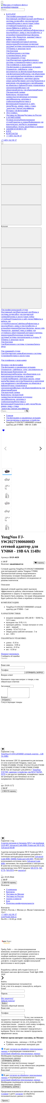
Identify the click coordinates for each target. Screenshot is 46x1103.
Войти (4, 1003)
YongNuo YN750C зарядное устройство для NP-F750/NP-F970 (21, 772)
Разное (40, 90)
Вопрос (4, 697)
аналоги (21, 870)
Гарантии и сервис (20, 122)
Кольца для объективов (24, 388)
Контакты (10, 892)
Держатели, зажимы (25, 37)
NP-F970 (10, 870)
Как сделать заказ (21, 127)
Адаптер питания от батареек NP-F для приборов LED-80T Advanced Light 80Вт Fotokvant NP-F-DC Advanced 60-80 (23, 845)
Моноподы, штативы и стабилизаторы (18, 100)
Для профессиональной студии (19, 16)
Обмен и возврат (36, 127)
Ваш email (5, 1070)
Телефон (4, 670)
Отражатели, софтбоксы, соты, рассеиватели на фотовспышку (19, 70)
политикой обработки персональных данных (20, 1053)
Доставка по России (33, 115)
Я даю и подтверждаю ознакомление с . (22, 1051)
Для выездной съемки (15, 92)
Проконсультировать (10, 654)
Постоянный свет (13, 19)
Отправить (6, 700)
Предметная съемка (18, 60)
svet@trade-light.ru (8, 917)
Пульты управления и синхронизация (14, 386)
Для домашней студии (15, 58)
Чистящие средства (25, 81)
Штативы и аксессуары (22, 23)
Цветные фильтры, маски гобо (31, 328)
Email (3, 988)
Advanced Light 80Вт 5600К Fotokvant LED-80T (22, 857)
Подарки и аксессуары (33, 62)
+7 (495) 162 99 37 (14, 136)
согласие (19, 1094)
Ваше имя (5, 665)
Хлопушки (23, 42)
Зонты (19, 108)
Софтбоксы (27, 30)
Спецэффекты (28, 108)
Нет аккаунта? (7, 998)
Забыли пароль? (8, 1001)
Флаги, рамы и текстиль (23, 32)
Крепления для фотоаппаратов (13, 373)
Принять (5, 1101)
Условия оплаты (13, 120)
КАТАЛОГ (11, 14)
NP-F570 (34, 868)
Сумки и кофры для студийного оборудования (23, 39)
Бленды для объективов (26, 90)
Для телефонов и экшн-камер (19, 65)
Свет (8, 53)
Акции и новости (13, 899)
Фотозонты (17, 30)
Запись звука (20, 55)
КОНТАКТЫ (12, 133)
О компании (11, 889)
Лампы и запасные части (20, 48)
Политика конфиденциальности (20, 903)
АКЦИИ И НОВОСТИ (16, 129)
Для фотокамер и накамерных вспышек (23, 67)
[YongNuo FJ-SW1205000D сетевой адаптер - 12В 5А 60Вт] (23, 746)
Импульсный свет (29, 19)
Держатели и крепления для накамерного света (25, 82)
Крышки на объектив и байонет (24, 84)
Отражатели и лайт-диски (21, 319)
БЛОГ (8, 131)
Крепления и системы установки (22, 61)
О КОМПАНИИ (13, 117)
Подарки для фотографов (17, 110)
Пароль (4, 993)
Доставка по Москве (15, 115)
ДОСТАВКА (12, 113)
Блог (8, 901)
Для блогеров (12, 51)
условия (4, 1094)
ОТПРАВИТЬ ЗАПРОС (34, 673)
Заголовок (5, 686)
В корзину (40, 563)
